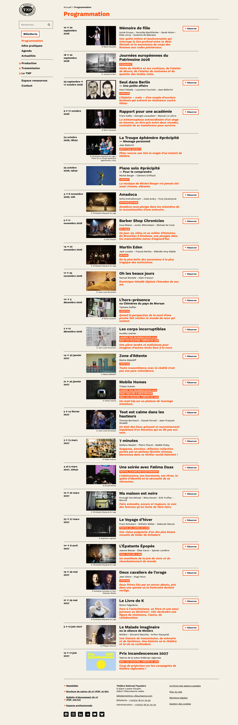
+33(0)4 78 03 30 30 (145, 704)
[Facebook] (66, 714)
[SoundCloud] (87, 714)
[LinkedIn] (80, 714)
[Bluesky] (101, 714)
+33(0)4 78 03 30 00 (140, 700)
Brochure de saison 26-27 (87, 691)
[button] (27, 63)
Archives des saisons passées (185, 686)
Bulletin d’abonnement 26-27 (82, 698)
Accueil (67, 7)
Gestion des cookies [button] (180, 704)
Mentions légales (178, 698)
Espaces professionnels (79, 705)
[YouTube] (94, 714)
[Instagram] (73, 714)
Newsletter (72, 685)
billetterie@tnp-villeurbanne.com (134, 696)
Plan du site (175, 692)
